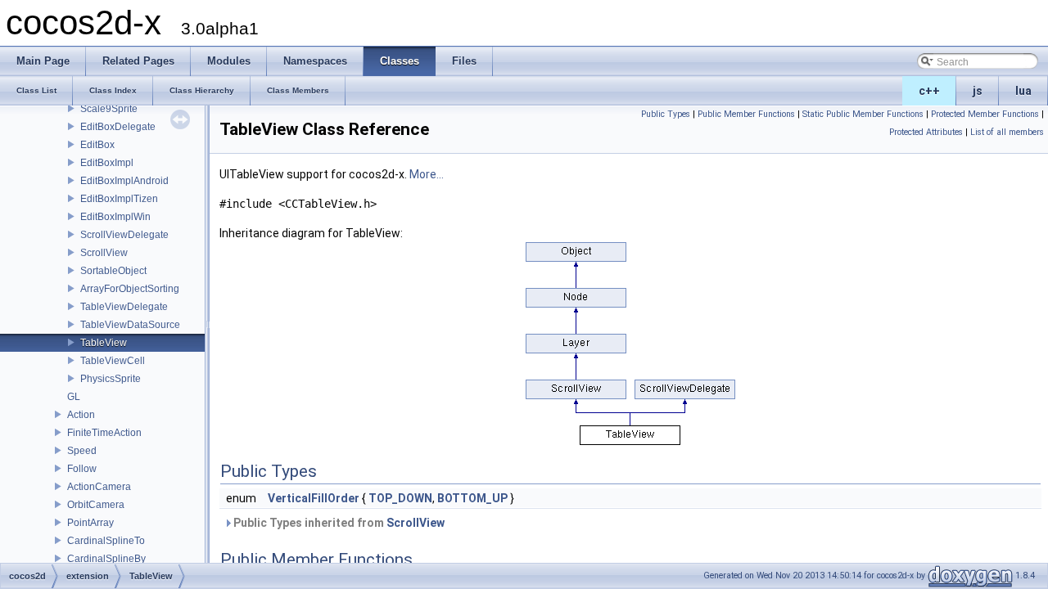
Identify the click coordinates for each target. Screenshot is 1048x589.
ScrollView (104, 253)
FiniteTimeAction (104, 432)
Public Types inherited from (338, 522)
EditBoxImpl (106, 163)
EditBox (97, 145)
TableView (103, 342)
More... (426, 174)
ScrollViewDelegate (124, 235)
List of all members (1007, 132)
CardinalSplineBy (106, 558)
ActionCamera (99, 486)
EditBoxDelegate (118, 127)
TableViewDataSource (130, 324)
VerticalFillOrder (313, 498)
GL (73, 396)
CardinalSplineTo (106, 540)
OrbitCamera (95, 504)
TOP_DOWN (400, 498)
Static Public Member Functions (863, 114)
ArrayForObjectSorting (129, 288)
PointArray (90, 522)
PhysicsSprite (110, 378)
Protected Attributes (926, 132)
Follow (82, 468)
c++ (929, 90)
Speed (82, 450)
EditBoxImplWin (115, 217)
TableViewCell (112, 360)
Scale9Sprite (109, 109)
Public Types (665, 114)
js (977, 90)
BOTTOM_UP (472, 498)
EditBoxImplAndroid (124, 181)
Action (81, 414)
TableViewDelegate (124, 306)
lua (1023, 90)
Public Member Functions (746, 114)
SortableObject (113, 271)
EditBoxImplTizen (119, 199)
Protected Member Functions (985, 114)
